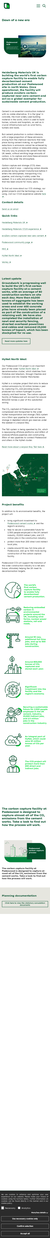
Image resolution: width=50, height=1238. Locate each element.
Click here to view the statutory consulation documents (25, 904)
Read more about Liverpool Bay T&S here (22, 447)
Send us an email (10, 209)
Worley (5, 262)
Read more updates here (16, 341)
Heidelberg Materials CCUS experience (21, 229)
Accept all (25, 1233)
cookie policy (6, 1203)
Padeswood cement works (20, 523)
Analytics (25, 1208)
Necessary (10, 1208)
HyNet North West (11, 255)
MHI (4, 249)
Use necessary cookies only (25, 1219)
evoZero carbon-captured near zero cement (23, 236)
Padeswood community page (16, 242)
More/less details (38, 1212)
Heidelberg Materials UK (14, 222)
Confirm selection (25, 1226)
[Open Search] (44, 6)
